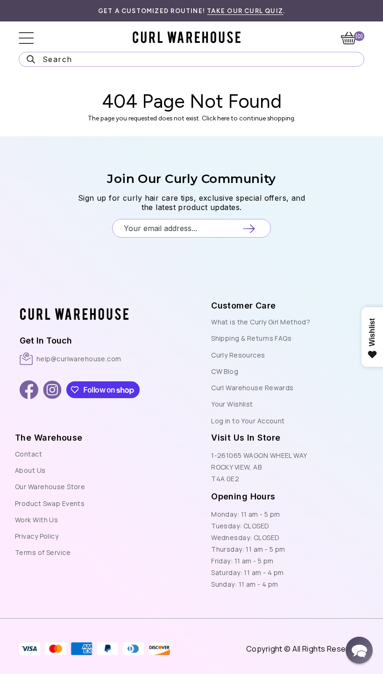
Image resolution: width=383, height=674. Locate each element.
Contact (28, 453)
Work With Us (36, 519)
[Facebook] (29, 389)
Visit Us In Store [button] (245, 437)
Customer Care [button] (243, 305)
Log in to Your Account (248, 420)
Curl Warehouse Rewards (252, 387)
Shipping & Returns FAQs (251, 338)
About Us (30, 470)
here (223, 118)
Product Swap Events (50, 503)
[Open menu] (33, 38)
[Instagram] (52, 389)
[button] (91, 304)
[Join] (248, 228)
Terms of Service (43, 552)
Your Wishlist (232, 404)
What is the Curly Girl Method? (260, 321)
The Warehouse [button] (49, 437)
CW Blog (224, 371)
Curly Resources (238, 355)
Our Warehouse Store (50, 486)
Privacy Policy (36, 536)
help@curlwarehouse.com (78, 358)
